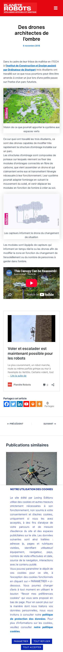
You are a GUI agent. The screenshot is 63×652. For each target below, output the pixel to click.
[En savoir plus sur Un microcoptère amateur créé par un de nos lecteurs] (31, 470)
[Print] (33, 404)
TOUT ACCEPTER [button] (32, 647)
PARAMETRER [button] (21, 641)
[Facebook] (7, 404)
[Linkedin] (20, 404)
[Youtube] (26, 404)
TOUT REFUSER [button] (42, 641)
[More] (39, 404)
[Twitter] (13, 404)
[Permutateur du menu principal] (56, 8)
